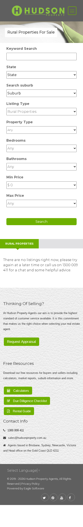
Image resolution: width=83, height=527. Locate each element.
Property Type (19, 122)
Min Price (14, 177)
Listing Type (17, 104)
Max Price (15, 196)
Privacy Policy (30, 483)
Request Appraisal (21, 342)
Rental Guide (21, 411)
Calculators (20, 390)
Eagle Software (34, 488)
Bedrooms (16, 140)
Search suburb (19, 85)
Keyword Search (21, 49)
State (11, 67)
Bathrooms (16, 159)
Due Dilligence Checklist (29, 401)
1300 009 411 (15, 430)
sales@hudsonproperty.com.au (27, 437)
